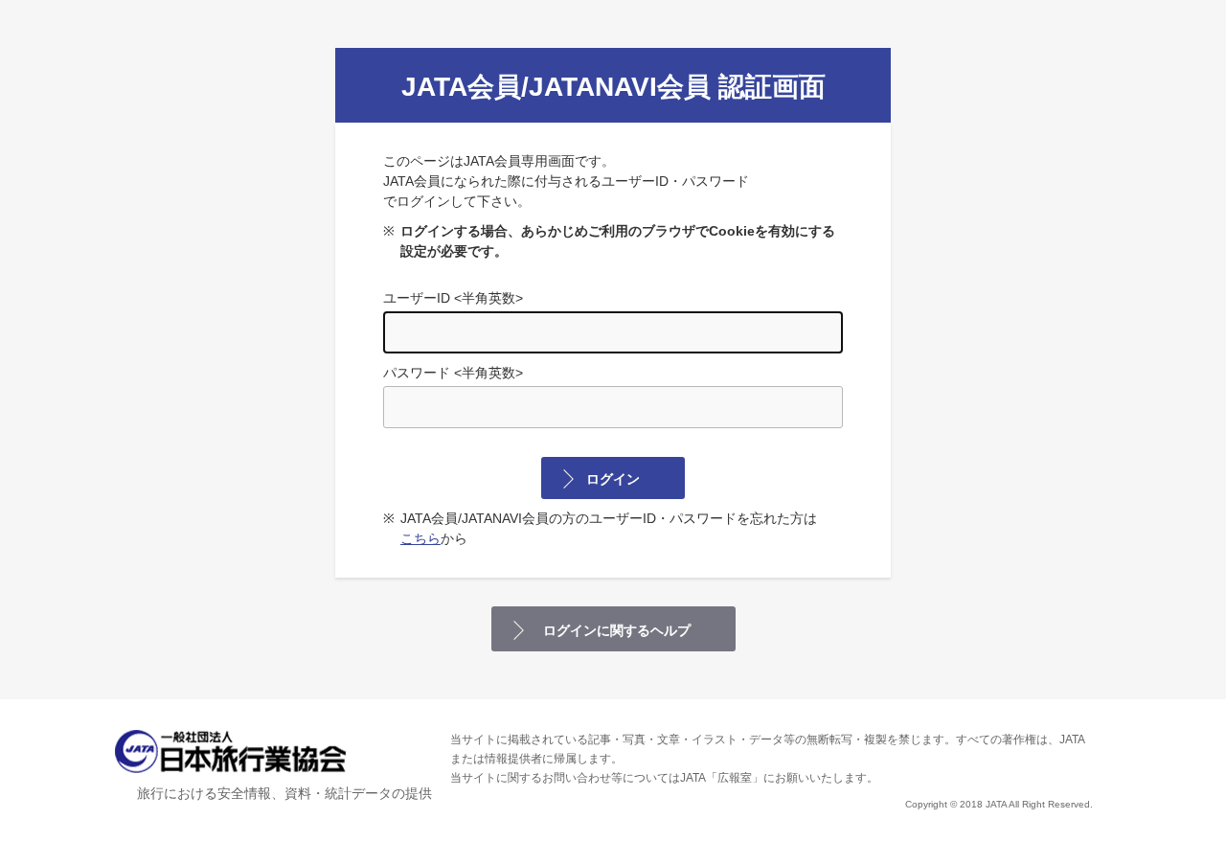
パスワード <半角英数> (453, 372)
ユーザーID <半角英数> (453, 298)
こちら (420, 538)
